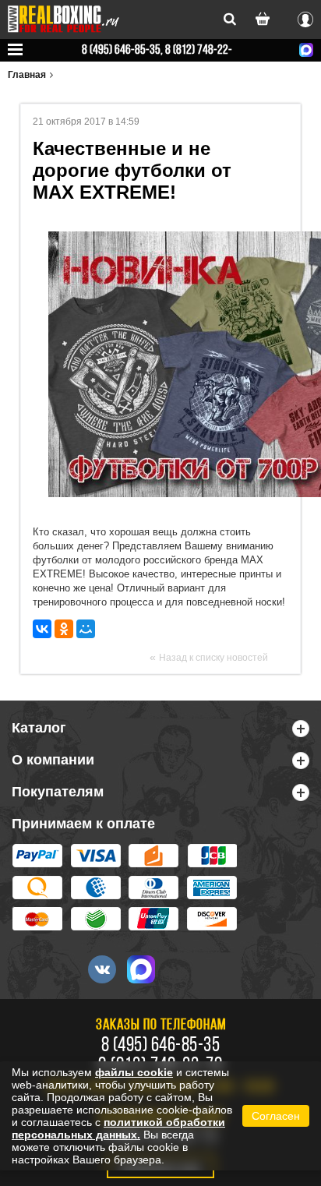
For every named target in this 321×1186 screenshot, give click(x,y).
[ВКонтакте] (42, 628)
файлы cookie (134, 1072)
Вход (305, 17)
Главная (27, 74)
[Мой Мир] (85, 628)
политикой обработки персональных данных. (118, 1128)
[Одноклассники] (64, 628)
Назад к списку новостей (213, 657)
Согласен (276, 1116)
